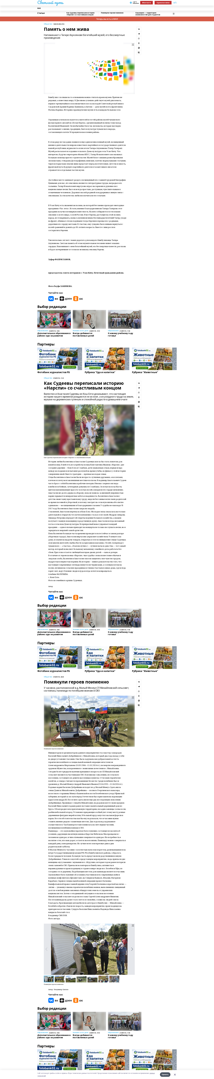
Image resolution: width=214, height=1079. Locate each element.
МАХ (39, 8)
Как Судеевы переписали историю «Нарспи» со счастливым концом (80, 14)
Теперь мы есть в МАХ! (107, 19)
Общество (48, 24)
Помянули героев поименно (112, 13)
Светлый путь (50, 2)
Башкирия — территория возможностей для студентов (148, 14)
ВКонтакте (146, 3)
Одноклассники (163, 3)
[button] (132, 949)
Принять (165, 1074)
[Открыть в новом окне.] (53, 298)
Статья (40, 13)
